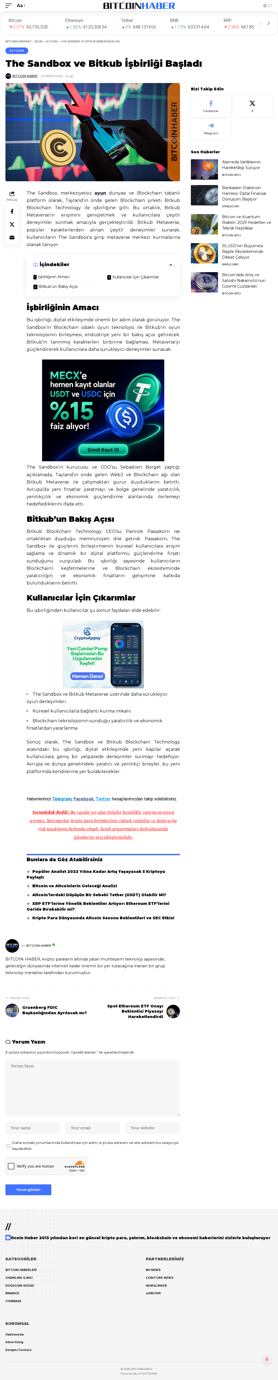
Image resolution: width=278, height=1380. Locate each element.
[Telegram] (211, 129)
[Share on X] (11, 224)
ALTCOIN (17, 50)
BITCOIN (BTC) (231, 174)
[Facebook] (211, 106)
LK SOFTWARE (147, 1373)
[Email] (11, 237)
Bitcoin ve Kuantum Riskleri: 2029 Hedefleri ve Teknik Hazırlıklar (246, 222)
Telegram (62, 799)
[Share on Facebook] (11, 211)
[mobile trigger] (10, 5)
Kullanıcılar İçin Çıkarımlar (135, 277)
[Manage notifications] (267, 1359)
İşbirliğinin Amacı (54, 276)
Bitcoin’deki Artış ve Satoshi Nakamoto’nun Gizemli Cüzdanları (244, 280)
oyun (100, 193)
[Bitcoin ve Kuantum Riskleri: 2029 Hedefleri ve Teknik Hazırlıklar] (204, 224)
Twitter (103, 799)
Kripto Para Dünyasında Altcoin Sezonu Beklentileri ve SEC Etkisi (103, 917)
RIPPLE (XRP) (230, 264)
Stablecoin (230, 206)
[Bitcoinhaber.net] (139, 5)
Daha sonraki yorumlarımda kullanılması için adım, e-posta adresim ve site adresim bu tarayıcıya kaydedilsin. (95, 1146)
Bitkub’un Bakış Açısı (58, 286)
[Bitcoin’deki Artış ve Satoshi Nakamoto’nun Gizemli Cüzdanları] (204, 282)
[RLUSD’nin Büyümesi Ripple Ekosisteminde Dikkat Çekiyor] (204, 253)
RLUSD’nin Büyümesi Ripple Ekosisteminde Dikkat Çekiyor (242, 251)
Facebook (84, 799)
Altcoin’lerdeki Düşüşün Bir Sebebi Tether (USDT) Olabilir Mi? (99, 894)
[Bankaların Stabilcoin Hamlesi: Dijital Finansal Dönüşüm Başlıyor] (204, 195)
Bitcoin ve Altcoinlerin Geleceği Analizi (74, 885)
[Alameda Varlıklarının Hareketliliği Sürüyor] (204, 169)
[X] (252, 106)
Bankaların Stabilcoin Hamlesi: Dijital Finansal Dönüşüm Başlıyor (244, 193)
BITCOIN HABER (24, 76)
